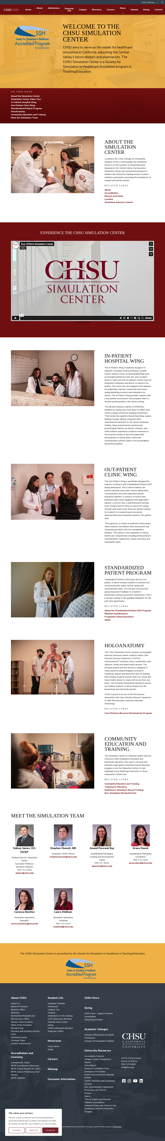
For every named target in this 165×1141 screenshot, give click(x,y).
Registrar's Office (56, 1031)
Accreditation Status (20, 1062)
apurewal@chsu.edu (102, 866)
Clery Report (90, 1065)
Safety (87, 1096)
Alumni (134, 9)
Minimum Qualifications (116, 613)
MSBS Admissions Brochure (60, 1028)
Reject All (34, 1130)
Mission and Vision (114, 196)
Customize (16, 1130)
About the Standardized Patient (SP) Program (128, 610)
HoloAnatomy (18, 111)
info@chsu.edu (127, 1067)
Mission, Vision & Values (22, 1022)
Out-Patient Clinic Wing (23, 105)
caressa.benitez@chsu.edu (24, 923)
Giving (146, 9)
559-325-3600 (128, 1064)
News (123, 8)
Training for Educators (116, 787)
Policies (88, 1093)
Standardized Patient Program (26, 108)
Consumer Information (61, 1079)
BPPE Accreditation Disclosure (25, 1065)
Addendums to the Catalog (60, 1015)
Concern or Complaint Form (96, 1068)
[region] (33, 1122)
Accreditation (111, 193)
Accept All (50, 1130)
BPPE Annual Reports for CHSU (25, 1068)
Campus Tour (54, 1009)
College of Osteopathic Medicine (99, 1041)
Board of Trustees (19, 1006)
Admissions (54, 8)
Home (28, 9)
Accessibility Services (94, 1056)
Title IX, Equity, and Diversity (97, 1099)
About (39, 8)
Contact (158, 9)
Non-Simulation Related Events (121, 793)
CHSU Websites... (149, 2)
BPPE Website (18, 1078)
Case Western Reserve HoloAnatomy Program (128, 713)
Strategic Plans (18, 1040)
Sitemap (53, 1069)
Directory (96, 9)
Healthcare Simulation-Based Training (124, 790)
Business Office (18, 1009)
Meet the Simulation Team (24, 117)
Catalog (51, 1012)
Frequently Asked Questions (119, 616)
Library (51, 1025)
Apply (108, 619)
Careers (111, 9)
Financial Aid (69, 9)
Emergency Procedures (94, 1071)
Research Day (17, 1028)
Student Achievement (21, 1043)
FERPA (87, 1077)
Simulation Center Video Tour (26, 99)
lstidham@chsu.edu (63, 926)
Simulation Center (19, 1037)
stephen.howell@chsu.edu (63, 856)
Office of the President (21, 1025)
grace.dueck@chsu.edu (140, 863)
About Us (15, 1003)
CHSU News (53, 1046)
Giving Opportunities (93, 1019)
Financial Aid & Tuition (58, 1022)
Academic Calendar (56, 1003)
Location (109, 199)
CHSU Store (91, 998)
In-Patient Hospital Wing (23, 102)
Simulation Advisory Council (119, 202)
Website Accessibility (94, 1102)
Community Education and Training (28, 114)
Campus (83, 9)
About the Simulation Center (25, 96)
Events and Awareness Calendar (99, 1074)
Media (50, 1049)
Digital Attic (117, 1127)
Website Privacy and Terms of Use (100, 1105)
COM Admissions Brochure (60, 1018)
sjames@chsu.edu (24, 873)
